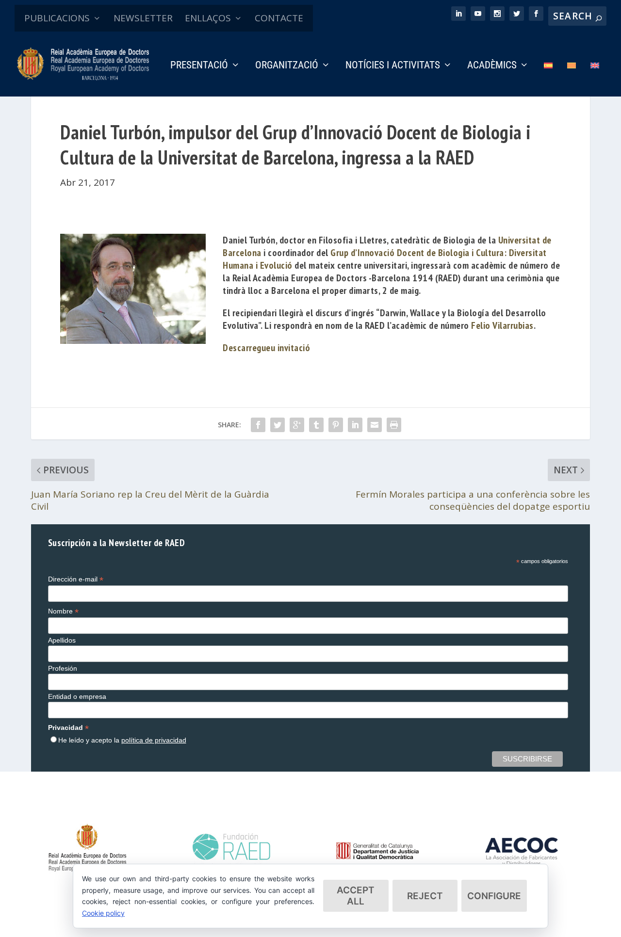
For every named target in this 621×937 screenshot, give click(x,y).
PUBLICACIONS (57, 18)
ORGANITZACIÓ (286, 66)
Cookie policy (103, 913)
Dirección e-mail (75, 579)
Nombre (63, 611)
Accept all (356, 896)
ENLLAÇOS (208, 18)
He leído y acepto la (122, 740)
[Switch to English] (594, 79)
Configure (494, 896)
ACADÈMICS (492, 66)
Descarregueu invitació (266, 347)
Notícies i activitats (392, 66)
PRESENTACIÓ (199, 66)
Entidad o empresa (77, 696)
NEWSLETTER (143, 18)
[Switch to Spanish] (548, 79)
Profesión (62, 668)
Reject (425, 896)
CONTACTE (279, 18)
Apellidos (62, 640)
